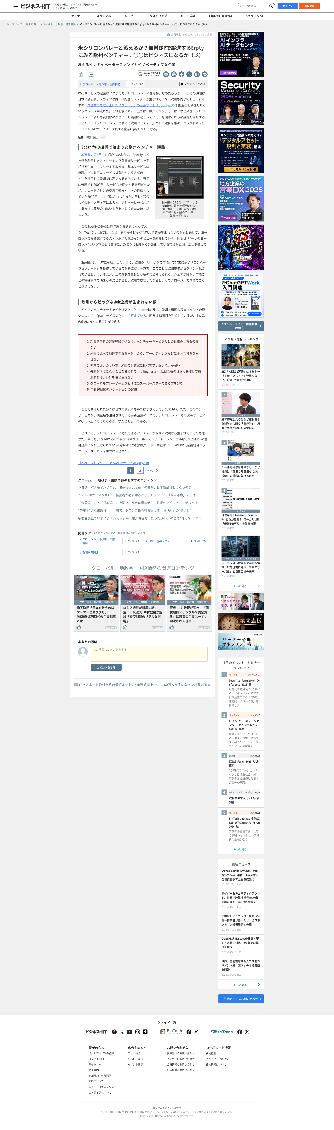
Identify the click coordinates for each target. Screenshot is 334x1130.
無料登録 (309, 6)
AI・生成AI (188, 16)
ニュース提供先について (102, 1087)
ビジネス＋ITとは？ (66, 8)
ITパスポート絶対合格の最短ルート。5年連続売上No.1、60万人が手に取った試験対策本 (145, 684)
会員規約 (94, 1070)
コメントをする (106, 667)
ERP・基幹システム (161, 541)
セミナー (77, 16)
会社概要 (211, 1053)
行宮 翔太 (92, 137)
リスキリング (158, 16)
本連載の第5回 (91, 154)
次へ (150, 470)
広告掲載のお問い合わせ (181, 1070)
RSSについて (96, 1081)
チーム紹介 (134, 1053)
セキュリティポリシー (218, 1059)
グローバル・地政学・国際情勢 (101, 84)
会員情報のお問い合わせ (181, 1064)
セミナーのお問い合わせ (181, 1059)
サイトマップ (96, 1064)
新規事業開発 (90, 552)
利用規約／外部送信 (100, 1075)
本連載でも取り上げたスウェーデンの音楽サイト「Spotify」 (129, 105)
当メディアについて (100, 1092)
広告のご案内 (135, 1059)
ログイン (288, 6)
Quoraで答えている (132, 315)
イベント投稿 (135, 1064)
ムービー (130, 16)
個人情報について (216, 1064)
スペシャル (103, 16)
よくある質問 (96, 1059)
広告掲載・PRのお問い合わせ (239, 999)
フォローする (137, 84)
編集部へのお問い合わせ (181, 1053)
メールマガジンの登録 (101, 1053)
